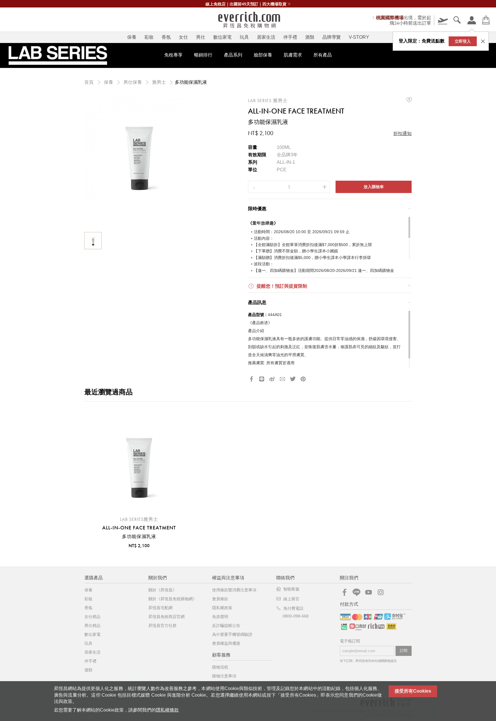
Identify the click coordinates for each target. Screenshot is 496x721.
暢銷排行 (203, 54)
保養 (131, 37)
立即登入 (463, 41)
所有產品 (322, 54)
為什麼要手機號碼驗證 (232, 634)
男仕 (200, 37)
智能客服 (291, 589)
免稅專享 (173, 54)
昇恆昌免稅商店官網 (166, 616)
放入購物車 (374, 186)
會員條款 (220, 599)
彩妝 (149, 37)
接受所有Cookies (413, 691)
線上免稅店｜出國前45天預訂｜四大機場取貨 (246, 4)
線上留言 (291, 599)
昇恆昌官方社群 (162, 625)
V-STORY (359, 37)
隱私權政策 (222, 607)
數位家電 (222, 37)
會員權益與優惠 (226, 643)
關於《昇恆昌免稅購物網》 (172, 599)
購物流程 (220, 667)
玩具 (244, 37)
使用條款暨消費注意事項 (234, 590)
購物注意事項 (224, 676)
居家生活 (266, 37)
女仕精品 (92, 616)
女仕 (183, 37)
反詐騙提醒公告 (226, 625)
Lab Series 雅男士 (268, 101)
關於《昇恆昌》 (162, 590)
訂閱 (403, 650)
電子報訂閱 (350, 641)
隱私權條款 (167, 710)
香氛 (166, 37)
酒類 (309, 37)
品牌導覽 (331, 37)
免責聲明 (220, 616)
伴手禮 (290, 37)
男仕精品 (92, 625)
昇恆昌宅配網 (160, 607)
